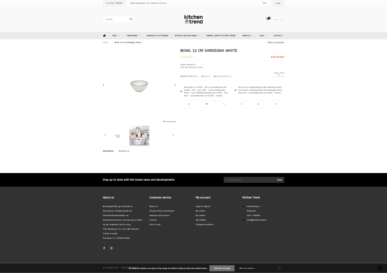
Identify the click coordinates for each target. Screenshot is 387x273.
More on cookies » (247, 268)
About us (153, 206)
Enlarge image (170, 121)
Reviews (124, 151)
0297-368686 (115, 3)
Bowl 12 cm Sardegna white (128, 42)
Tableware (132, 35)
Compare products (204, 224)
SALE (262, 35)
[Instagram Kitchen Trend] (111, 248)
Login (277, 3)
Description (108, 151)
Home (104, 35)
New (114, 35)
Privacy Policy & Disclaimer (161, 211)
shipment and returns (159, 215)
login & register (203, 206)
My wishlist (201, 220)
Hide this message (222, 268)
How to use (155, 224)
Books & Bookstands (186, 35)
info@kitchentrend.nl (256, 220)
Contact (278, 35)
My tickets (200, 215)
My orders (200, 211)
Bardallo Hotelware (157, 35)
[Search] (130, 19)
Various (246, 35)
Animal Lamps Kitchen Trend (221, 35)
